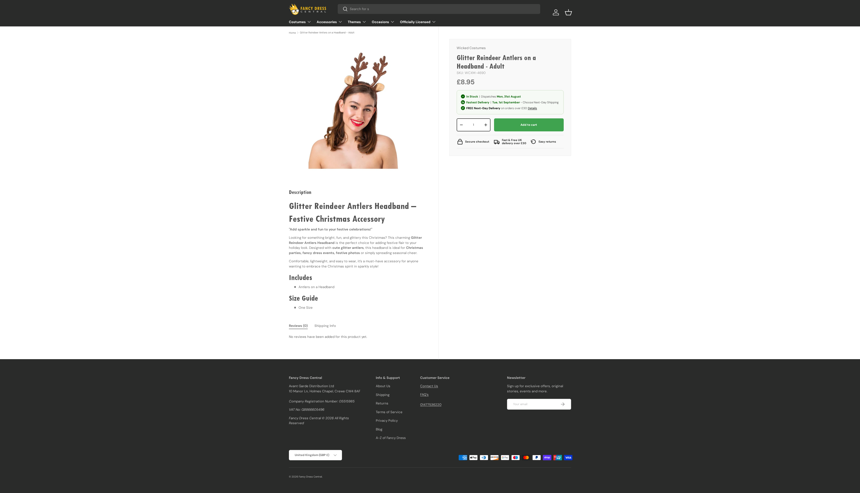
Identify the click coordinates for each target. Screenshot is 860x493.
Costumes (297, 22)
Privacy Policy (387, 420)
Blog (379, 429)
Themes (354, 22)
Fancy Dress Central (310, 476)
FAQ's (424, 394)
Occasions (380, 22)
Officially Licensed (415, 22)
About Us (383, 386)
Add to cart (528, 125)
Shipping (382, 395)
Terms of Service (389, 412)
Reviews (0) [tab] (298, 326)
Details (532, 108)
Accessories (327, 22)
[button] (568, 12)
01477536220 (430, 404)
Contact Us (429, 386)
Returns (382, 403)
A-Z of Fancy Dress (391, 438)
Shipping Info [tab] (325, 326)
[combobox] (439, 9)
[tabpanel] (358, 336)
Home (292, 32)
